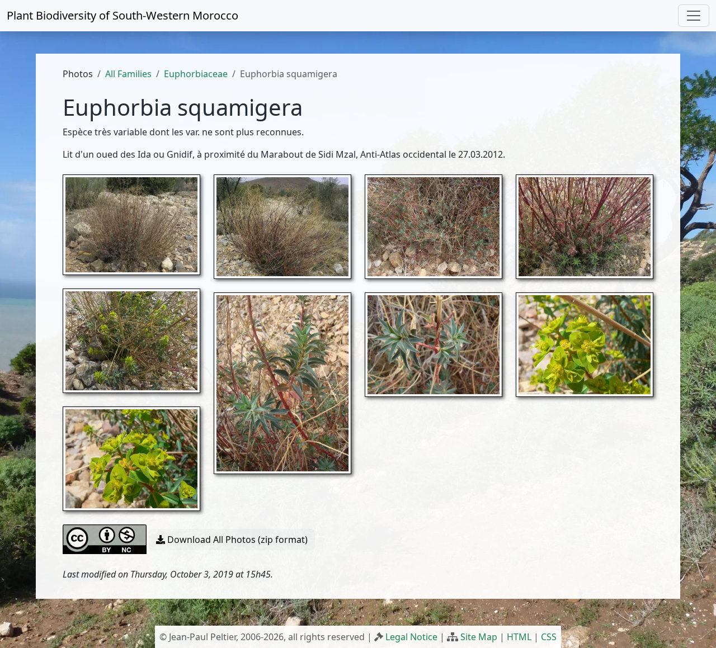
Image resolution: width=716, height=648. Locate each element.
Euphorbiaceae (196, 74)
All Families (128, 74)
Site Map (478, 637)
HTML (519, 637)
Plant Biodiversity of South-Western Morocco (122, 15)
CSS (549, 637)
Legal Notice (411, 637)
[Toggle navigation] (693, 15)
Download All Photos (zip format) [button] (236, 539)
